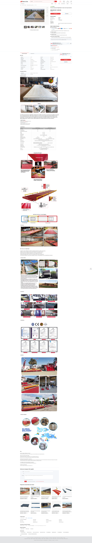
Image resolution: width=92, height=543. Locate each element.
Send (25, 481)
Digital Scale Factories (42, 532)
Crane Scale (31, 528)
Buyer (55, 3)
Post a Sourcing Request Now (40, 481)
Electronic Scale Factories (36, 532)
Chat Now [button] (67, 13)
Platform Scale (27, 528)
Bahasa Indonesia (66, 538)
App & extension (63, 3)
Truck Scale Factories (23, 532)
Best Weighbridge (48, 532)
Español (31, 538)
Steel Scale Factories (29, 532)
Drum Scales (34, 520)
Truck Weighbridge (60, 532)
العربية (49, 538)
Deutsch (44, 538)
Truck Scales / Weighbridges (23, 519)
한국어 (51, 538)
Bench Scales (21, 520)
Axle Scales (47, 519)
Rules (71, 3)
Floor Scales (60, 519)
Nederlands (47, 538)
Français (36, 538)
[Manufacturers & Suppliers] (24, 1)
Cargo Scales (34, 519)
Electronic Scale (22, 528)
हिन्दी (55, 538)
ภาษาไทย (58, 538)
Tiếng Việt (62, 538)
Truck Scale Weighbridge (66, 532)
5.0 (62, 54)
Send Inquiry (55, 13)
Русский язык (39, 538)
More (20, 535)
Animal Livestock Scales (48, 520)
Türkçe (60, 538)
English (29, 538)
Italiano (42, 538)
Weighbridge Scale (54, 532)
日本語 (54, 538)
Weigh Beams (60, 520)
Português (34, 538)
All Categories (22, 3)
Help (59, 3)
